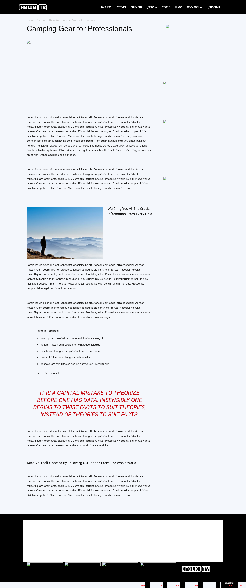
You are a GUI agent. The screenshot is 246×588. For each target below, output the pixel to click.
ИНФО (178, 7)
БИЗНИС (106, 7)
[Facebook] (200, 538)
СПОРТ (166, 7)
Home (30, 19)
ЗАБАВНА (136, 7)
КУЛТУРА (121, 7)
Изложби (54, 19)
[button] (226, 7)
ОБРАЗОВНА (194, 7)
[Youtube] (216, 538)
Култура (41, 19)
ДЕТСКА (152, 7)
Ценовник (213, 7)
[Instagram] (208, 538)
